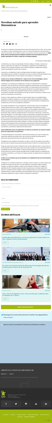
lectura (8, 290)
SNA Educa (9, 234)
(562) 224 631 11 (14, 396)
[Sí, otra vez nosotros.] (47, 418)
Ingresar (11, 374)
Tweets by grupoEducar (8, 317)
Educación (4, 234)
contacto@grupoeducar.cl (15, 397)
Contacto (48, 1)
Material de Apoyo (33, 414)
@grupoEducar (43, 315)
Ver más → (5, 242)
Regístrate (3, 374)
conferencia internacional (7, 262)
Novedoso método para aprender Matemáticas (18, 11)
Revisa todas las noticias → (26, 307)
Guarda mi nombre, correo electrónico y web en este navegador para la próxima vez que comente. (21, 205)
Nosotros (5, 414)
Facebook (26, 324)
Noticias (8, 11)
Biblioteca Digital (30, 416)
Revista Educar (44, 414)
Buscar (43, 1)
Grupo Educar (3, 11)
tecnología (20, 262)
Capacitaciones (21, 414)
